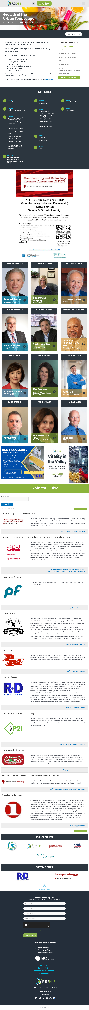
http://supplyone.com (77, 826)
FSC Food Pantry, (48, 79)
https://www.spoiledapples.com (74, 770)
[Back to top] (44, 885)
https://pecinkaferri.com (76, 608)
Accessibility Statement (44, 971)
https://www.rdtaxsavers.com (75, 708)
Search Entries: (6, 496)
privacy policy (38, 931)
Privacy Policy (44, 968)
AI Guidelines (44, 973)
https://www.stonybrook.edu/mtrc (73, 531)
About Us (44, 965)
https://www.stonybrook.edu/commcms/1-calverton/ (66, 789)
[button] (33, 3)
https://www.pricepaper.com (75, 671)
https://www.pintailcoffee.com (74, 644)
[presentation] (36, 925)
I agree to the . (34, 931)
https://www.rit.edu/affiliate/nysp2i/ (72, 744)
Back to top (44, 889)
